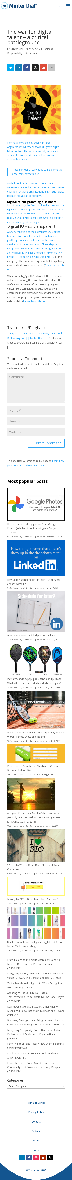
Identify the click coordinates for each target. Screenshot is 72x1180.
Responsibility (15, 53)
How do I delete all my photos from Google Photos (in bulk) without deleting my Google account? (32, 528)
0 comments (32, 53)
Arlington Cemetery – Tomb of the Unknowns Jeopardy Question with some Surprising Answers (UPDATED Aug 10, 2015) (35, 817)
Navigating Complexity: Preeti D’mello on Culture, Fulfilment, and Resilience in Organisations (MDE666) (35, 1034)
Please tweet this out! (35, 301)
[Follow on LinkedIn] (22, 1157)
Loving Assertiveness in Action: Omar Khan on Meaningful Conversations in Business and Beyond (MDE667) (35, 1011)
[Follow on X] (50, 1157)
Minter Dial (16, 48)
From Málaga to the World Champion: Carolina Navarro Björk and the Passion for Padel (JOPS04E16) (33, 964)
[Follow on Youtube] (43, 1157)
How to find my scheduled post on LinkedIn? (32, 635)
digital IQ (49, 256)
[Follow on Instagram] (36, 1157)
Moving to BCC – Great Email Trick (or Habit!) (32, 899)
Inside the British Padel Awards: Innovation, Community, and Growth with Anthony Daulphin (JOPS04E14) (34, 1067)
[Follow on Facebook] (29, 1157)
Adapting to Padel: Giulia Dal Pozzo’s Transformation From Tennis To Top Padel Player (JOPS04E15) (35, 997)
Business (48, 48)
